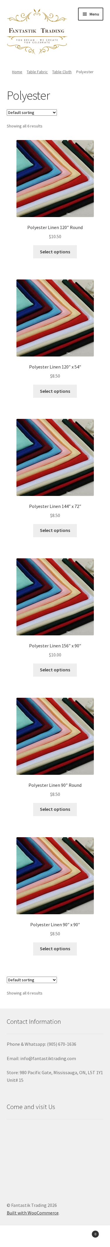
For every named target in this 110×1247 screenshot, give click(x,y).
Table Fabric (37, 71)
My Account (18, 1237)
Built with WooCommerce (33, 1213)
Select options (55, 252)
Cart (84, 1232)
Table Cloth (62, 71)
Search (55, 1237)
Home (17, 71)
